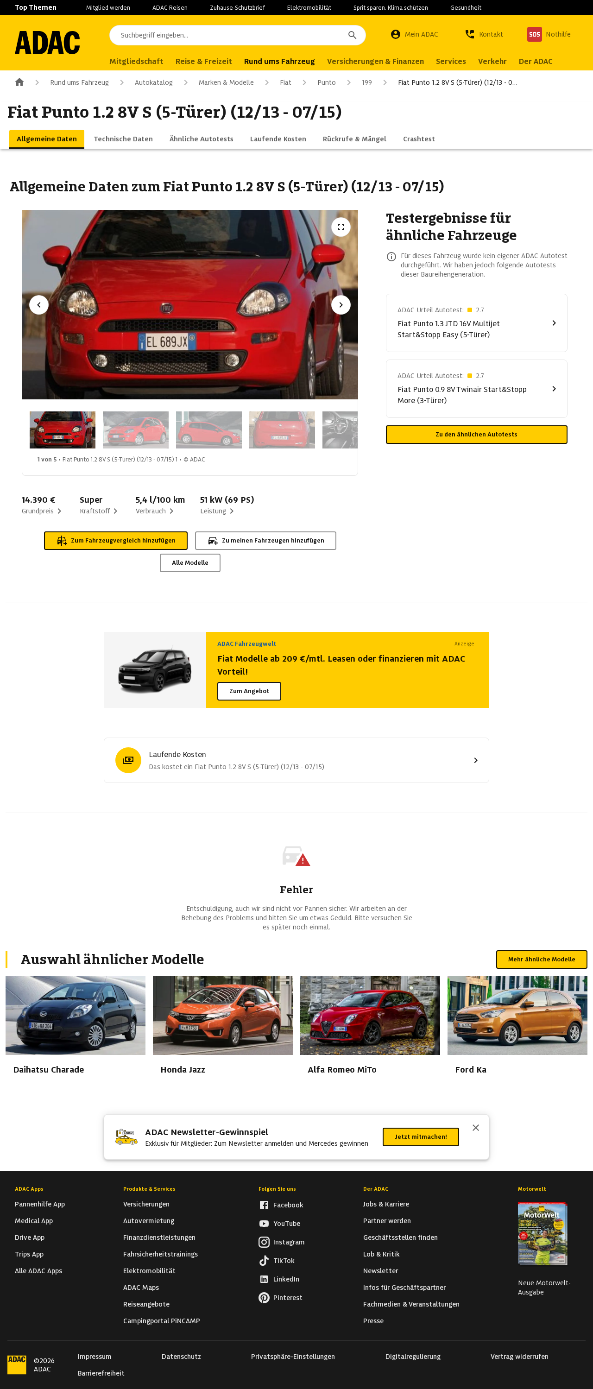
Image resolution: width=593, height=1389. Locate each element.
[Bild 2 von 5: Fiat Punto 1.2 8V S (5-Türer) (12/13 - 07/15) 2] (136, 429)
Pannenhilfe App (40, 1204)
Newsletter (380, 1271)
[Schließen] (475, 1128)
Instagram (289, 1242)
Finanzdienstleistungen (159, 1237)
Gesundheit (465, 8)
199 (367, 82)
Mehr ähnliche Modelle (541, 959)
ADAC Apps (29, 1189)
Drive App (29, 1237)
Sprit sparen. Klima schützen (390, 8)
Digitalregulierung (413, 1356)
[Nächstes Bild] (341, 305)
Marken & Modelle (226, 82)
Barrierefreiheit (101, 1373)
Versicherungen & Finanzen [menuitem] (375, 61)
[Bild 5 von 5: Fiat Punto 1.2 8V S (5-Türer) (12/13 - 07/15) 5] (355, 429)
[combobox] (237, 35)
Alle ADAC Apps (38, 1271)
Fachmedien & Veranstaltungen (411, 1304)
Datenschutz (181, 1356)
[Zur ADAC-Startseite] (47, 42)
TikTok (284, 1260)
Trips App (29, 1254)
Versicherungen (146, 1204)
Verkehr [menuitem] (492, 61)
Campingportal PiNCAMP (161, 1321)
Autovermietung (148, 1221)
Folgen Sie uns (277, 1189)
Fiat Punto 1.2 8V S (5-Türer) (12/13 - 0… (457, 82)
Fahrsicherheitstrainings (160, 1254)
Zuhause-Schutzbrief (237, 8)
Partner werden (387, 1221)
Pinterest (288, 1298)
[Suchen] (352, 35)
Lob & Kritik (381, 1254)
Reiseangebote (146, 1304)
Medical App (34, 1221)
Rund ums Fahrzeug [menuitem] (279, 61)
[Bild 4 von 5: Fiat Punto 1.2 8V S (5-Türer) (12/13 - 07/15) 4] (282, 429)
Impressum (95, 1356)
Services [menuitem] (451, 61)
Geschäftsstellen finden (400, 1237)
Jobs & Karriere (386, 1204)
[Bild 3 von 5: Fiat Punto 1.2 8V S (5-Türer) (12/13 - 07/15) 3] (209, 429)
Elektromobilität (309, 8)
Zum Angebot (249, 691)
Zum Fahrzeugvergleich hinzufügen (123, 540)
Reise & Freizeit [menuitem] (204, 61)
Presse (373, 1321)
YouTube (286, 1223)
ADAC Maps (141, 1287)
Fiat (285, 82)
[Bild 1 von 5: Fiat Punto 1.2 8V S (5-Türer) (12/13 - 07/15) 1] (62, 429)
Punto (326, 82)
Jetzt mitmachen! (421, 1137)
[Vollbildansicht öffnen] (341, 227)
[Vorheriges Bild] (39, 305)
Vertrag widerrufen (520, 1356)
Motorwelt (532, 1189)
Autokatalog (154, 82)
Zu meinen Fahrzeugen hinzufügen (273, 540)
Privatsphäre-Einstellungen (293, 1356)
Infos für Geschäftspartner (404, 1287)
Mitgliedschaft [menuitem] (136, 61)
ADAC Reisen (170, 8)
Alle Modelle (190, 563)
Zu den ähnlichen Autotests (476, 434)
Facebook (288, 1205)
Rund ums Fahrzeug (79, 82)
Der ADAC (375, 1189)
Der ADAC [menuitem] (536, 61)
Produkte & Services (149, 1189)
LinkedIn (286, 1279)
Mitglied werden (108, 8)
